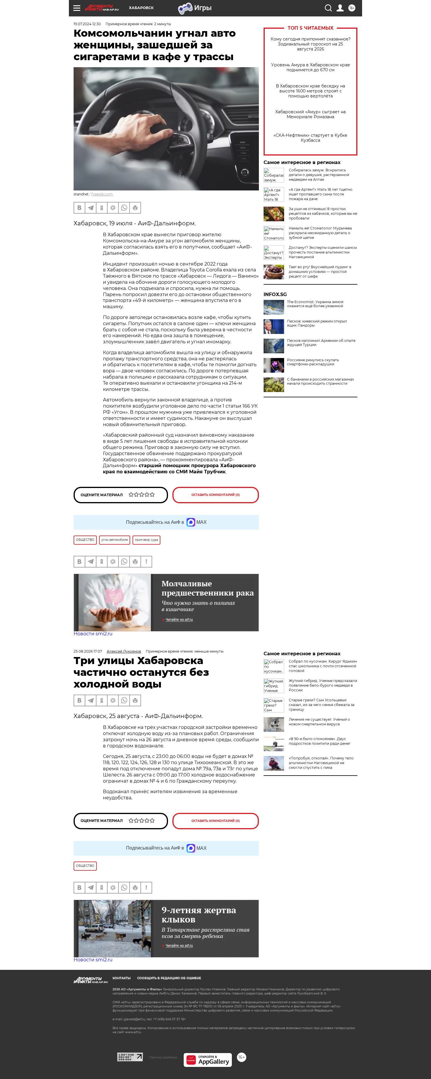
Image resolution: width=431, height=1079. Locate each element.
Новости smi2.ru (93, 633)
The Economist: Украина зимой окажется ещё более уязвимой (315, 304)
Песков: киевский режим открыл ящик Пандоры (317, 323)
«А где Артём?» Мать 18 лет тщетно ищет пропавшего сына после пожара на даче (320, 194)
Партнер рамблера (163, 1057)
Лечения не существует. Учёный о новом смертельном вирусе (319, 721)
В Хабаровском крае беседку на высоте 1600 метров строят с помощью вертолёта (310, 91)
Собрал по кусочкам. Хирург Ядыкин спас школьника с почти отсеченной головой (323, 666)
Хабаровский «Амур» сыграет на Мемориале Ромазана (310, 114)
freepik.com (102, 194)
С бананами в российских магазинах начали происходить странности (320, 381)
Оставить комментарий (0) (215, 495)
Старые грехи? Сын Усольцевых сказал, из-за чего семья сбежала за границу (321, 705)
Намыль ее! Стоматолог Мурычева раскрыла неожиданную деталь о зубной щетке (320, 233)
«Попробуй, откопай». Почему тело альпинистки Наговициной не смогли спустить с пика (321, 763)
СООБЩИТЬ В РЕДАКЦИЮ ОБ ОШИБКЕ (169, 978)
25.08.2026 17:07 (88, 651)
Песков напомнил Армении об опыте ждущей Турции (321, 343)
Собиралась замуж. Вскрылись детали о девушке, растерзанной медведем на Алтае (319, 175)
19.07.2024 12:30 (87, 24)
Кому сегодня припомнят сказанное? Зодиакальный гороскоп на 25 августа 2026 (311, 44)
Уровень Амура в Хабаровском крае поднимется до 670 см (310, 67)
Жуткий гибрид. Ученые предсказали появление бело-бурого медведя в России (323, 685)
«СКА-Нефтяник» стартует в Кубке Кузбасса (310, 138)
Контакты (121, 978)
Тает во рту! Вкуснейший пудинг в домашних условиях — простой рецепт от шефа (320, 271)
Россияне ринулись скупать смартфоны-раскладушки (313, 362)
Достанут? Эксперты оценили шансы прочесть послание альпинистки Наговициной (323, 252)
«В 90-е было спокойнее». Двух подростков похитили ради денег (320, 741)
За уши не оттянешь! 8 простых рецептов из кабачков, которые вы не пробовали (323, 213)
